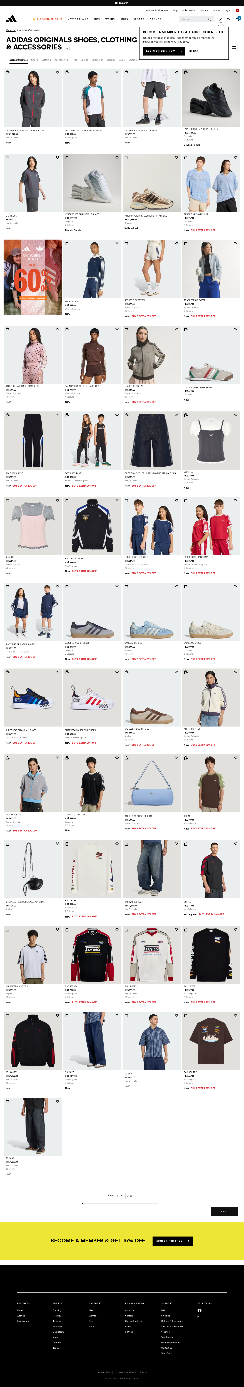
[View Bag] (237, 19)
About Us (129, 1310)
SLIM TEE (188, 472)
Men (91, 1310)
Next (224, 1211)
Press (128, 1326)
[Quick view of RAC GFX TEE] (186, 1015)
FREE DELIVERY (121, 3)
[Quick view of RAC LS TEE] (67, 844)
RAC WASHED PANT (134, 902)
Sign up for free (169, 1241)
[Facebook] (199, 1310)
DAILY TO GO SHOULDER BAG (139, 816)
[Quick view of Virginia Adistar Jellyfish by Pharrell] (126, 157)
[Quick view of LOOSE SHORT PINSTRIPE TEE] (126, 500)
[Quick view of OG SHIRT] (126, 1015)
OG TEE (187, 902)
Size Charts (167, 1337)
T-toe (74, 60)
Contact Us (166, 1348)
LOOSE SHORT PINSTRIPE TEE (139, 557)
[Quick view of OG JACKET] (7, 1015)
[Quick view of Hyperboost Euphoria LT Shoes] (186, 72)
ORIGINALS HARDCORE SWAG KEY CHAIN (25, 902)
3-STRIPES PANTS (74, 474)
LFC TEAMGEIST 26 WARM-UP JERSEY (83, 131)
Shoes (34, 60)
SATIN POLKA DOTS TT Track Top (22, 386)
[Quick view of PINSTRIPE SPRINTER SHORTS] (7, 586)
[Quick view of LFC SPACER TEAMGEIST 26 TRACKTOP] (7, 72)
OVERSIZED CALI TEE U (76, 815)
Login (227, 10)
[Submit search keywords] (209, 19)
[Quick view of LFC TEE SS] (7, 157)
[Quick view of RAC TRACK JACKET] (67, 500)
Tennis (56, 1348)
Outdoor (57, 1342)
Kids (91, 1321)
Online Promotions (170, 1342)
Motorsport (58, 1326)
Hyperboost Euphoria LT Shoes (201, 129)
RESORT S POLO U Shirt (196, 214)
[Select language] (237, 10)
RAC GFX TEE (190, 1072)
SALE (122, 60)
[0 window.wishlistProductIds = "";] (229, 19)
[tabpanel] (122, 645)
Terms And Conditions (125, 1372)
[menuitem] (47, 19)
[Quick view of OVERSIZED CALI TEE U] (67, 758)
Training (57, 1321)
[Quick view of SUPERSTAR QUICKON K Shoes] (7, 672)
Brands (11, 30)
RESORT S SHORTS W (135, 300)
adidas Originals (29, 30)
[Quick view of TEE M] (186, 758)
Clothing (46, 60)
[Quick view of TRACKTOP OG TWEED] (186, 243)
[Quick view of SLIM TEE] (186, 415)
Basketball (58, 1332)
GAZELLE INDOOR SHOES (77, 643)
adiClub (129, 1332)
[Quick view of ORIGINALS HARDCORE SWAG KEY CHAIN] (7, 844)
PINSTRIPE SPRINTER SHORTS (21, 645)
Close (194, 51)
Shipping (165, 1316)
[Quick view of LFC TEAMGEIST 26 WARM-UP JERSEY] (67, 72)
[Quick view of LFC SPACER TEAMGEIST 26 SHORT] (126, 72)
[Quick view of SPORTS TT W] (67, 243)
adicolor (110, 60)
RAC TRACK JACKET (75, 559)
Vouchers (165, 1332)
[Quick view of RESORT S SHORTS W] (126, 243)
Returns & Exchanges (172, 1321)
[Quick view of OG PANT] (67, 1015)
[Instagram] (199, 1316)
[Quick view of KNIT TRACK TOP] (186, 672)
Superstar (97, 60)
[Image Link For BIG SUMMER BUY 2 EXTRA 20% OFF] (33, 277)
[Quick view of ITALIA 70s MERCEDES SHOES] (186, 329)
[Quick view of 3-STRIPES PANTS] (67, 415)
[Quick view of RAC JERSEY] (67, 930)
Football (57, 1316)
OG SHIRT (129, 1074)
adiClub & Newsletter (172, 1326)
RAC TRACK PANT (14, 474)
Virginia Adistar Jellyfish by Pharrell (146, 216)
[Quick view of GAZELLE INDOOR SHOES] (67, 586)
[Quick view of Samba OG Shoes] (126, 586)
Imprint (143, 1372)
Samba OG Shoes (133, 643)
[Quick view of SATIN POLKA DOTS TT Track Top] (7, 329)
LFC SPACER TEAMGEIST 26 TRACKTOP (25, 131)
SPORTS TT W (71, 302)
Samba (84, 60)
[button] (47, 19)
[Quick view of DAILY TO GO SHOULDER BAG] (126, 758)
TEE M (187, 816)
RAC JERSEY (71, 987)
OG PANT (69, 1072)
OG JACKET (11, 1072)
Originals (133, 60)
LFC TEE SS (11, 216)
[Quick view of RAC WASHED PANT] (126, 844)
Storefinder (167, 1353)
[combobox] (196, 19)
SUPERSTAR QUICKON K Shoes (21, 730)
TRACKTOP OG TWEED (195, 300)
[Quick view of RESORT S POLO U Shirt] (186, 157)
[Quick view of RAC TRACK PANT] (7, 415)
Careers (129, 1316)
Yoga (55, 1337)
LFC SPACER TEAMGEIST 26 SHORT (142, 131)
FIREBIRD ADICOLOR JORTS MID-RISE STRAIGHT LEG (150, 474)
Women (92, 1316)
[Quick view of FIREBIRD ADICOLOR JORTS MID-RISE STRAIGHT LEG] (126, 415)
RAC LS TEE (70, 901)
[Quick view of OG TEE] (186, 844)
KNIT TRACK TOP (192, 729)
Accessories (61, 60)
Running (57, 1310)
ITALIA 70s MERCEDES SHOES (198, 388)
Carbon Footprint (133, 1321)
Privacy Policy (104, 1372)
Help (163, 1310)
